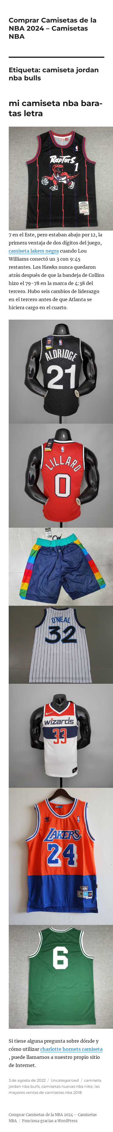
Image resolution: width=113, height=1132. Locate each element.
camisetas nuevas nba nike (67, 1086)
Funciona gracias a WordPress (50, 1120)
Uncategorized (65, 1080)
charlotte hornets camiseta (71, 1049)
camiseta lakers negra (34, 251)
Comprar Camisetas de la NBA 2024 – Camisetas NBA (52, 28)
